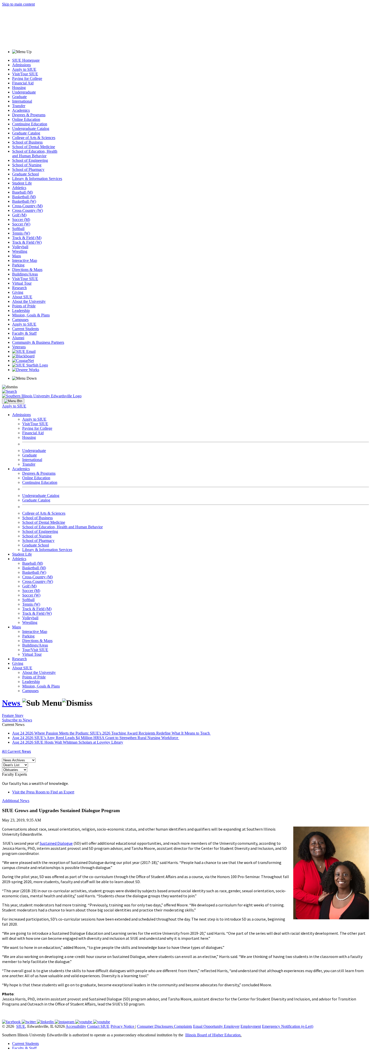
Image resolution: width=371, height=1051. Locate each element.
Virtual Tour (22, 283)
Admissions (21, 65)
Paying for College (27, 78)
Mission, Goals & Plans (31, 315)
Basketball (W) (24, 201)
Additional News (15, 800)
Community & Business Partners (38, 342)
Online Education (26, 119)
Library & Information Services (37, 178)
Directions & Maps (27, 269)
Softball (18, 228)
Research (19, 288)
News (12, 702)
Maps (16, 256)
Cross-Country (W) (27, 210)
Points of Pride (24, 306)
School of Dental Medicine (33, 147)
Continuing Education (29, 124)
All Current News (16, 751)
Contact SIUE (98, 1026)
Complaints (183, 1026)
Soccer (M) (21, 219)
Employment (251, 1026)
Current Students (25, 329)
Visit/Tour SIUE (25, 74)
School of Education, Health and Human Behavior (34, 153)
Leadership (21, 310)
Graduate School (25, 174)
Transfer (18, 106)
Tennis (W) (21, 233)
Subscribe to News (17, 720)
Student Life (22, 183)
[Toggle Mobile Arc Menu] (13, 401)
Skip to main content (18, 4)
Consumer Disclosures (155, 1026)
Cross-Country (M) (27, 206)
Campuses (20, 319)
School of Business (27, 142)
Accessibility (76, 1026)
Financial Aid (23, 83)
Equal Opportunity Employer (216, 1026)
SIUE (20, 1026)
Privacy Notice (122, 1026)
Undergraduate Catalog (30, 128)
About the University (29, 301)
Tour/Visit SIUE (35, 650)
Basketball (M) (24, 197)
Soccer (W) (21, 224)
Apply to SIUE (24, 69)
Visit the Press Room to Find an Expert (43, 792)
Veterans (19, 347)
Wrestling (19, 251)
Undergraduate (24, 92)
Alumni (18, 338)
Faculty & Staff (24, 333)
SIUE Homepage (26, 60)
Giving (17, 292)
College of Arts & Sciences (33, 137)
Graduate (19, 97)
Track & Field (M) (26, 238)
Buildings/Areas (25, 274)
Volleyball (20, 247)
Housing (19, 87)
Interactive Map (24, 260)
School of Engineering (30, 160)
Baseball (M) (22, 192)
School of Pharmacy (28, 169)
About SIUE (22, 297)
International (22, 101)
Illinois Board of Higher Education (213, 1035)
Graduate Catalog (26, 133)
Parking (18, 265)
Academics (21, 110)
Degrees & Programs (28, 115)
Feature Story (12, 715)
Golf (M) (19, 215)
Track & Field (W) (27, 242)
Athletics (19, 188)
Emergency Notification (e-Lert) (287, 1026)
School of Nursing (26, 165)
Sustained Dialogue (56, 843)
